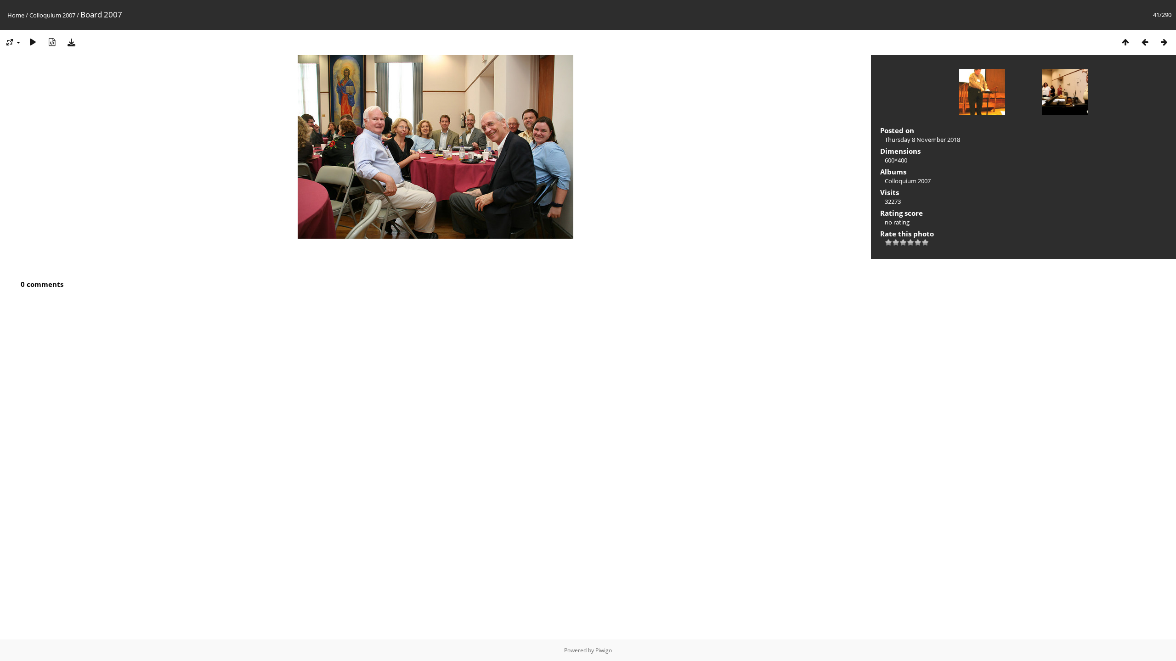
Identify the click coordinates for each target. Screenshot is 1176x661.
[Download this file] (71, 42)
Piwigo (603, 650)
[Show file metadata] (52, 42)
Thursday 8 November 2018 (922, 139)
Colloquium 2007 (52, 15)
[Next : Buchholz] (1164, 42)
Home (15, 15)
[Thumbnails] (1125, 42)
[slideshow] (32, 42)
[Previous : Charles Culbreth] (1144, 42)
